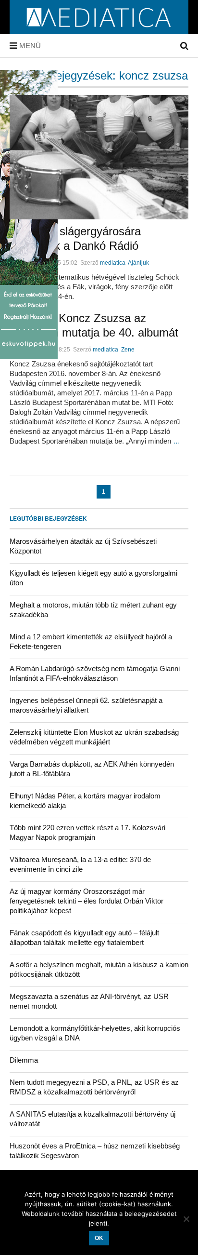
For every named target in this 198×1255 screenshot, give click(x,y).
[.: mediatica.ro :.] (99, 30)
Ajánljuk (138, 262)
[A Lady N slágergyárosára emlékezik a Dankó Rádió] (99, 157)
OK (99, 1238)
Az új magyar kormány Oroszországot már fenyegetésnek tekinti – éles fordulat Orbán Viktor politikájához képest (86, 901)
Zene (128, 349)
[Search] (184, 46)
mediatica (112, 262)
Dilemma (24, 1060)
